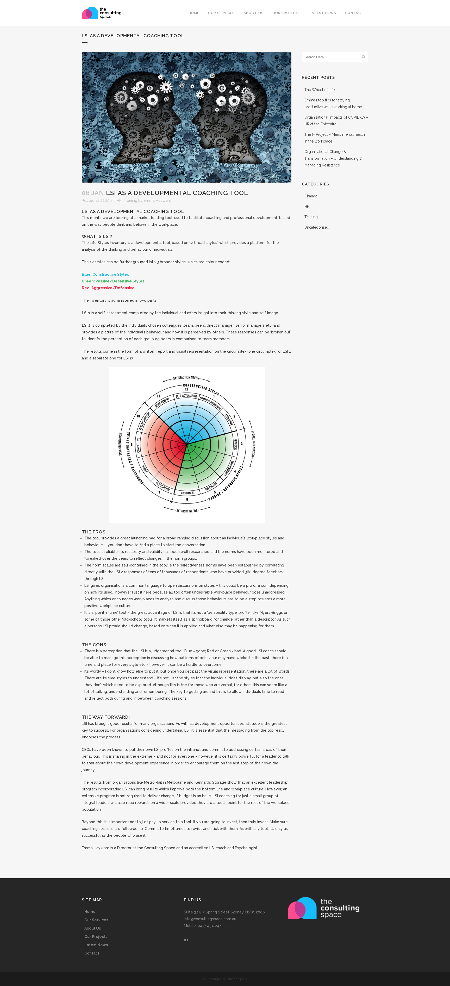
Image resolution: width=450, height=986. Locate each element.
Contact (91, 953)
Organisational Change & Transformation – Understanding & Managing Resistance (333, 158)
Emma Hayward (157, 200)
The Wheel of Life (319, 90)
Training (130, 200)
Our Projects (95, 937)
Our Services (96, 920)
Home (90, 912)
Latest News (96, 945)
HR (119, 200)
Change (310, 196)
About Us (92, 928)
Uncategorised (316, 227)
